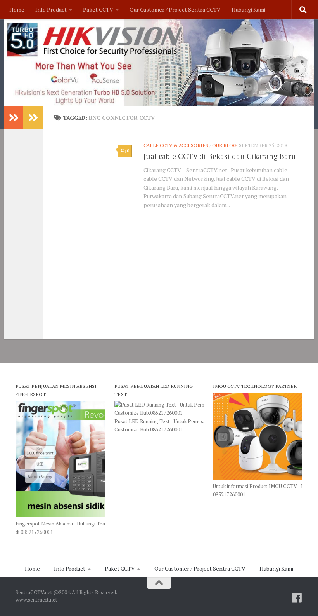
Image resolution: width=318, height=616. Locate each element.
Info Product (51, 9)
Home (16, 9)
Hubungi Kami (248, 9)
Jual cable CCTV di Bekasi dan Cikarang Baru (219, 156)
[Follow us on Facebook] (297, 598)
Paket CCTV (98, 9)
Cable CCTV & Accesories (175, 145)
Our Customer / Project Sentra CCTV (175, 9)
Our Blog (224, 145)
